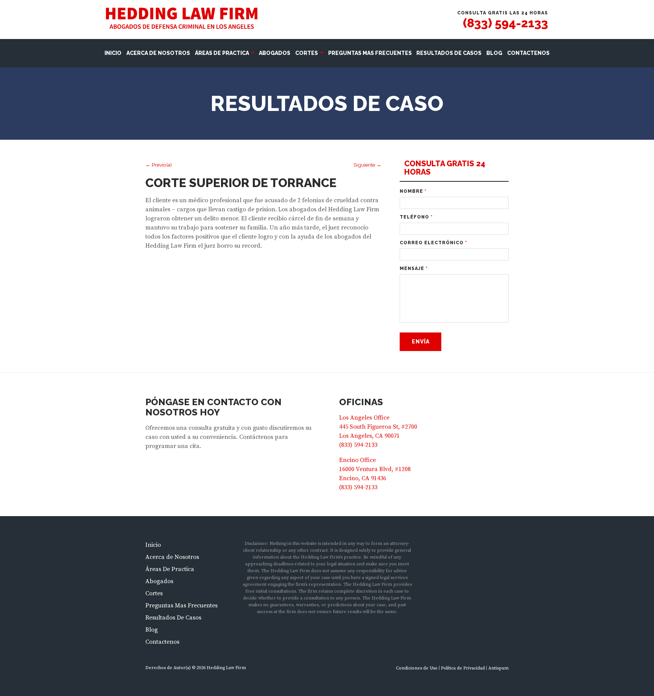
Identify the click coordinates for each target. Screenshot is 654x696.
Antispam (498, 668)
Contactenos (528, 53)
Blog (494, 53)
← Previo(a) (158, 165)
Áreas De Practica (222, 53)
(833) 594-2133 (505, 23)
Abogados (274, 53)
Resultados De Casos (448, 53)
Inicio (112, 53)
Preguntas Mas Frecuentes (370, 53)
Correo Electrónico (433, 242)
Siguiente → (367, 165)
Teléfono (416, 217)
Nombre (413, 191)
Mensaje (414, 268)
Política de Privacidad (463, 668)
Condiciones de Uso (417, 668)
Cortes (306, 53)
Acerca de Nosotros (158, 53)
